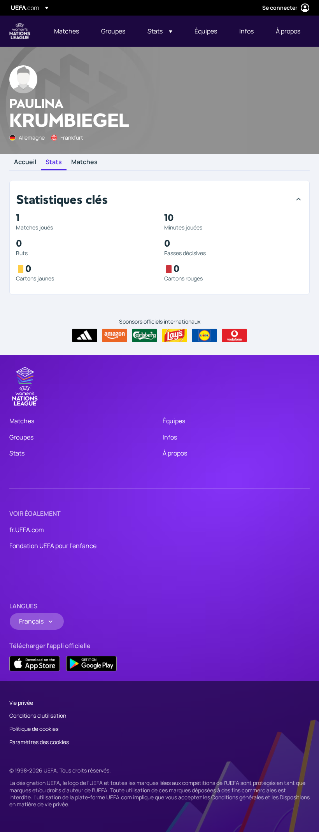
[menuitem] (68, 31)
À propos (175, 453)
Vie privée (21, 702)
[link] (66, 31)
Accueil (25, 162)
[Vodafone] (234, 336)
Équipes (174, 421)
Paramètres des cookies (39, 742)
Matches (84, 162)
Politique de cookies (33, 728)
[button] (159, 31)
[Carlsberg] (144, 336)
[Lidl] (204, 336)
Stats (54, 162)
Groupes (21, 437)
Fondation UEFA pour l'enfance (52, 545)
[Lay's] (174, 336)
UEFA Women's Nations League (19, 31)
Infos (170, 437)
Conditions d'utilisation (37, 715)
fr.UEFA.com (26, 529)
